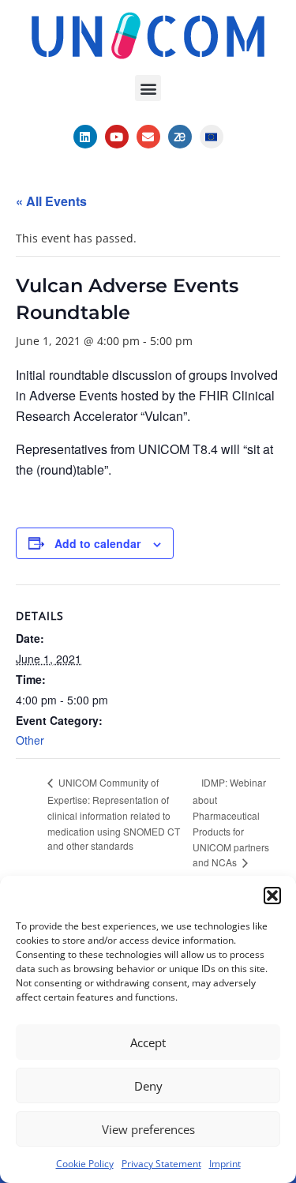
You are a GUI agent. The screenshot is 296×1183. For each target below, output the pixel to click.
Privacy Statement (161, 1163)
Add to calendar (97, 543)
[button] (272, 895)
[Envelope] (148, 136)
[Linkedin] (85, 136)
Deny (148, 1086)
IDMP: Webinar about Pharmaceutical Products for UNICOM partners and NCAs (231, 822)
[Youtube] (117, 136)
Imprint (225, 1163)
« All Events (51, 201)
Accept (148, 1042)
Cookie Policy (85, 1163)
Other (30, 740)
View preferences (148, 1129)
